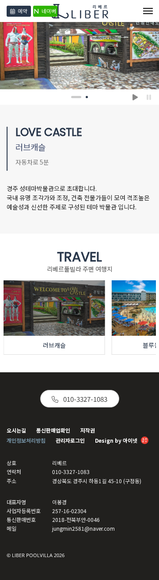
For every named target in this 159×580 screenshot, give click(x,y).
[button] (73, 97)
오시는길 (16, 430)
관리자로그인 (70, 440)
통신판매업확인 (53, 430)
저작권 (87, 430)
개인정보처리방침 (26, 440)
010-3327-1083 (84, 399)
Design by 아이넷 (117, 440)
